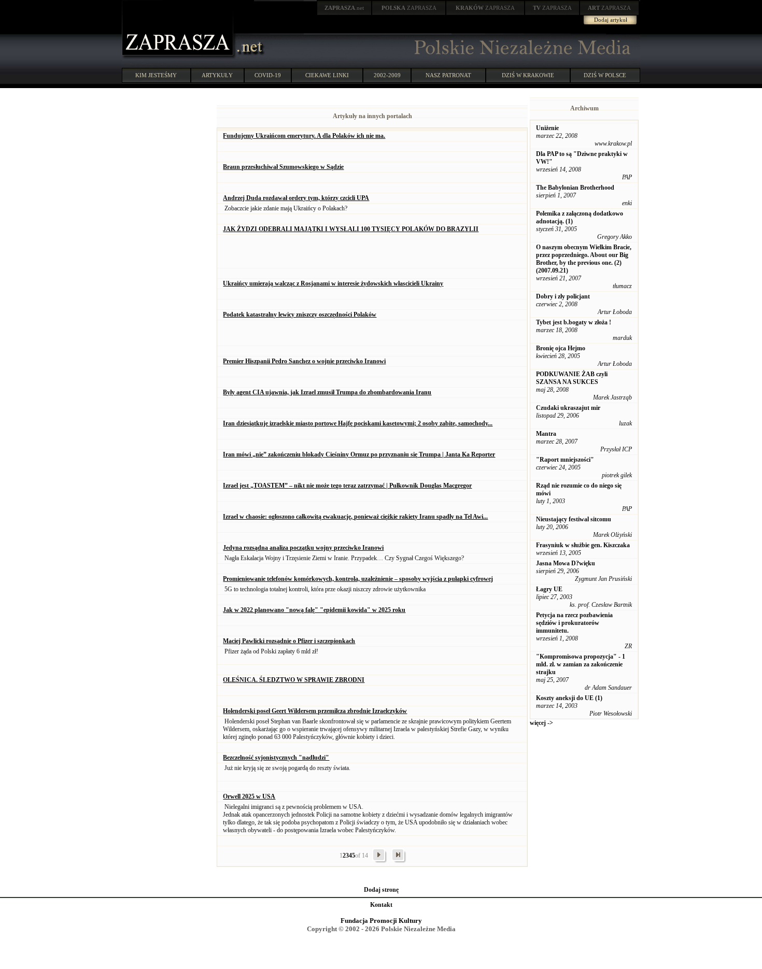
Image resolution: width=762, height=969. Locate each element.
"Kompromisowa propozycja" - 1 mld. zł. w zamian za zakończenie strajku (580, 664)
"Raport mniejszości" (565, 459)
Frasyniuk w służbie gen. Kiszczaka (583, 545)
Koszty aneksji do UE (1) (569, 698)
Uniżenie (547, 128)
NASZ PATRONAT (448, 75)
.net (344, 8)
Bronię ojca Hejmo (560, 348)
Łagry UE (549, 589)
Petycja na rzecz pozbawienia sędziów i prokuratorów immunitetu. (574, 622)
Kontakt (381, 904)
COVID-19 (268, 75)
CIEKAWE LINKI (327, 75)
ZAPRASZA (409, 8)
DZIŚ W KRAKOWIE (528, 75)
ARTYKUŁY (217, 75)
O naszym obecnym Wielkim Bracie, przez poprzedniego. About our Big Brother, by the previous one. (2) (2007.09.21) (583, 259)
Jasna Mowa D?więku (565, 563)
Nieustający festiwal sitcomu (573, 519)
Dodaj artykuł (610, 20)
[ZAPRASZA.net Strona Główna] (179, 57)
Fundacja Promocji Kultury (381, 920)
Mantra (546, 433)
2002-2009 (387, 75)
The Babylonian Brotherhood (575, 187)
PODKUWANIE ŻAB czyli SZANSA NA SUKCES (572, 378)
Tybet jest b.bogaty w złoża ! (573, 322)
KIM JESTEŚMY (156, 75)
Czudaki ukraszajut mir (568, 407)
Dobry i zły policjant (563, 296)
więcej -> (541, 722)
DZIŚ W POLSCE (605, 75)
